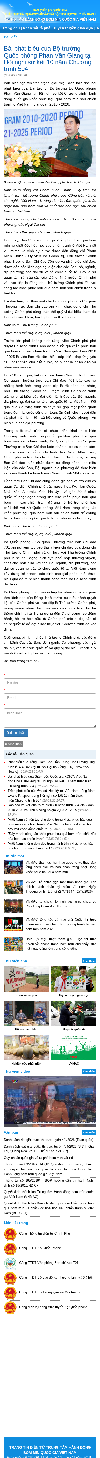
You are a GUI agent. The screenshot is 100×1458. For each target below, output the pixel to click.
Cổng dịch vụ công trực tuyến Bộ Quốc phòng (53, 1307)
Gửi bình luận (16, 733)
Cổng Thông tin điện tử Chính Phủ (44, 1233)
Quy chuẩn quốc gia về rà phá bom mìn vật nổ (38, 1158)
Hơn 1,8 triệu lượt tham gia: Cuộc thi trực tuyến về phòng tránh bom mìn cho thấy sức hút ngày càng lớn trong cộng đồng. (61, 943)
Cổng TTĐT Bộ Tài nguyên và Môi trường (50, 1292)
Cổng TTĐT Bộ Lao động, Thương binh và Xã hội (56, 1277)
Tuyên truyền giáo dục (73, 28)
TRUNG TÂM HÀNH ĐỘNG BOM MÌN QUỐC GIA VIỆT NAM (50, 19)
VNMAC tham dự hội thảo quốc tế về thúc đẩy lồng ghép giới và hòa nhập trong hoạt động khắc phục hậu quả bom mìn (61, 867)
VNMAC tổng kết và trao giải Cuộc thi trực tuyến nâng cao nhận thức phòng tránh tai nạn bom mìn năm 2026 (61, 924)
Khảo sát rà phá (37, 28)
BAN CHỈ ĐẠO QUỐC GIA (50, 10)
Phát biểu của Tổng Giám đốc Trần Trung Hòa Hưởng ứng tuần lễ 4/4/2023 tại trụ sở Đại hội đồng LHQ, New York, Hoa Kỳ (51, 767)
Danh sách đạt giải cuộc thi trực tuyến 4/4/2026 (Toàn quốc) (48, 1140)
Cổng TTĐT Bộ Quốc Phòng (40, 1248)
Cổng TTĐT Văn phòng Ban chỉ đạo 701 (48, 1263)
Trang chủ (11, 28)
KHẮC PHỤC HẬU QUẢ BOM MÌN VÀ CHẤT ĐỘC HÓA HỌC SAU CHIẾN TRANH (50, 14)
